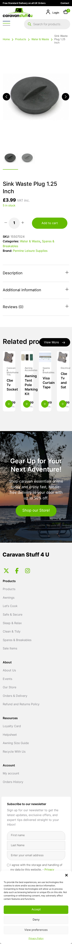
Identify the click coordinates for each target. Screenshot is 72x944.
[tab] (36, 273)
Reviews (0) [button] (13, 307)
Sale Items (10, 648)
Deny (36, 920)
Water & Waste (40, 39)
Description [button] (13, 273)
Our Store (9, 687)
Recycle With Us (14, 751)
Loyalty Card (12, 726)
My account (11, 773)
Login (55, 13)
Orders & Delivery (15, 696)
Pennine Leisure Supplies (30, 251)
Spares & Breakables (17, 640)
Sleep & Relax (12, 623)
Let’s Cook (10, 606)
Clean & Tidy (11, 631)
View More (51, 342)
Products (20, 39)
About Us (9, 670)
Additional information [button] (22, 290)
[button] (66, 875)
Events (7, 679)
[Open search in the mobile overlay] (47, 24)
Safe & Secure (12, 614)
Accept (36, 909)
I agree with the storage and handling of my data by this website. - (36, 870)
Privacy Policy (36, 938)
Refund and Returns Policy (21, 704)
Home (6, 39)
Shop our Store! (36, 511)
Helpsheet (10, 734)
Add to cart (50, 223)
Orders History (13, 782)
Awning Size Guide (16, 743)
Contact (65, 3)
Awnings (8, 597)
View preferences (36, 930)
